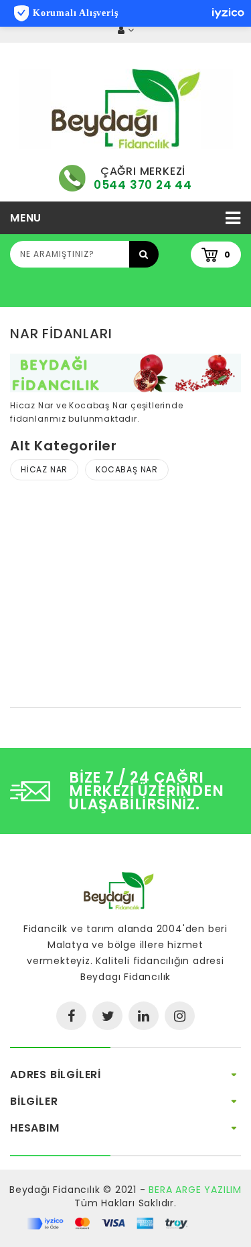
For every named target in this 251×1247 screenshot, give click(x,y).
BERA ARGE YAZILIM (195, 1189)
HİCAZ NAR (44, 469)
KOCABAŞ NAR (127, 469)
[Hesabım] (126, 30)
